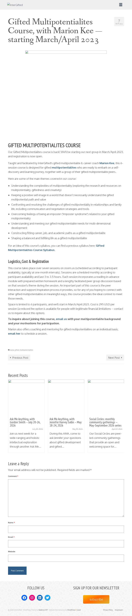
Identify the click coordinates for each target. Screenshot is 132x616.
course (12, 350)
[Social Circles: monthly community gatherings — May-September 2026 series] (106, 398)
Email (11, 537)
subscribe (96, 599)
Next (121, 418)
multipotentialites (64, 167)
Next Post (114, 357)
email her (14, 333)
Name (11, 522)
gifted (17, 350)
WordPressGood (74, 610)
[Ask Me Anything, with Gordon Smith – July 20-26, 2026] (26, 398)
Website (11, 551)
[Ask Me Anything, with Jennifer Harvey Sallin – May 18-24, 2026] (66, 398)
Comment (13, 476)
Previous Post (20, 357)
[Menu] (121, 5)
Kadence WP (43, 610)
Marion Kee (106, 163)
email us (61, 319)
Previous (11, 418)
